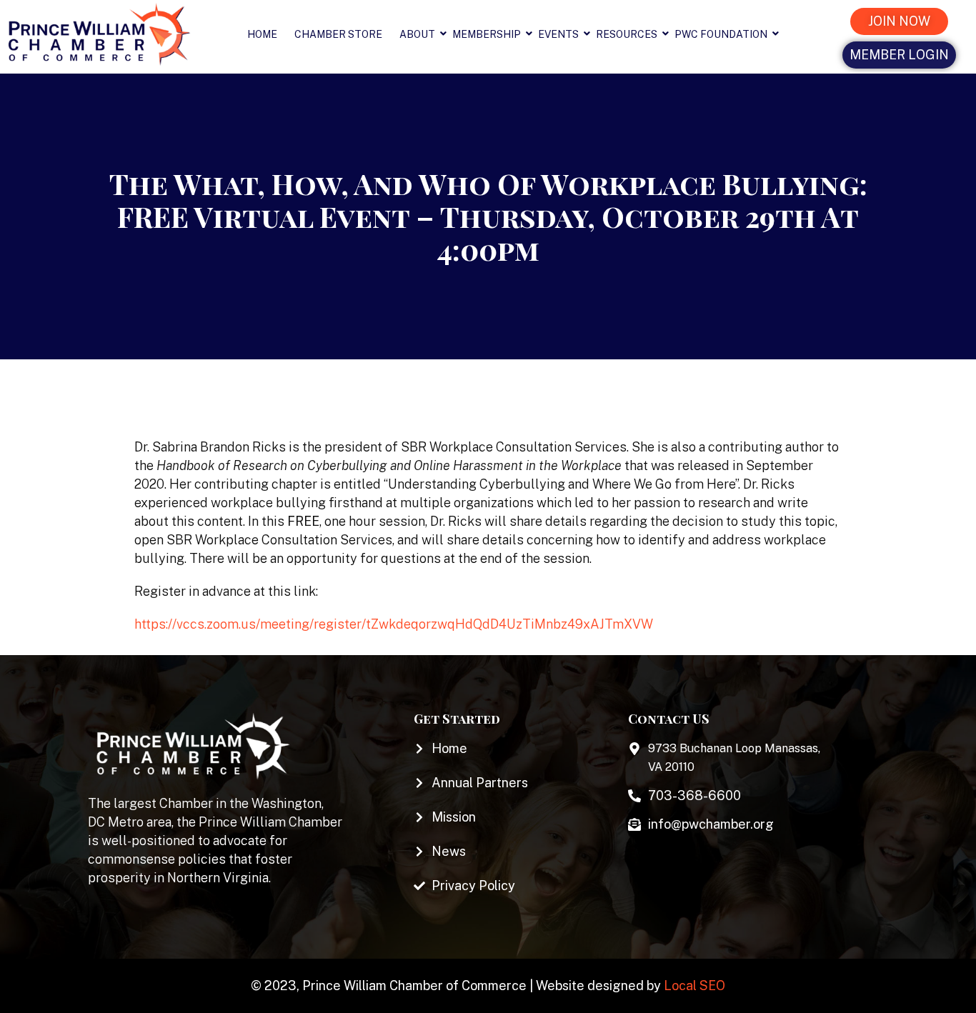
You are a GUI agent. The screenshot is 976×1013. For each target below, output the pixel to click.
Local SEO (694, 985)
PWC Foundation (720, 34)
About (417, 34)
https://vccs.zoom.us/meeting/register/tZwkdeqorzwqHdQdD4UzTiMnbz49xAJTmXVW (393, 624)
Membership (486, 34)
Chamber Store (338, 34)
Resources (626, 34)
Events (558, 34)
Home (262, 34)
